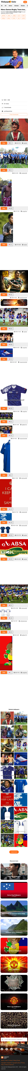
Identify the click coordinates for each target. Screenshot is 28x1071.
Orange (9, 1045)
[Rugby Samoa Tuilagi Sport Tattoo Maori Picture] (7, 786)
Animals (16, 5)
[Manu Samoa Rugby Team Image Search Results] (20, 718)
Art (5, 5)
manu (9, 15)
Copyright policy (16, 1062)
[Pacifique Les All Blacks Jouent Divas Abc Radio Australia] (7, 826)
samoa (3, 15)
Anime (10, 5)
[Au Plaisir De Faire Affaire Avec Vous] (7, 731)
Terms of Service (9, 1064)
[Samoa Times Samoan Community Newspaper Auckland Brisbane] (7, 758)
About (2, 1060)
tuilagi (3, 18)
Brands (23, 5)
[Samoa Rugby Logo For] (7, 772)
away (8, 18)
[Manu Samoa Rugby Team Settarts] (7, 840)
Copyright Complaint (6, 1062)
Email (18, 1060)
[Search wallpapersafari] (2, 1039)
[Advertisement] (14, 34)
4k (1, 5)
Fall (13, 1045)
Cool (18, 1043)
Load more (14, 852)
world (23, 18)
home (13, 18)
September (4, 1045)
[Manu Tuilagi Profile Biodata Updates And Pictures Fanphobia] (20, 731)
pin (19, 15)
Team (6, 1060)
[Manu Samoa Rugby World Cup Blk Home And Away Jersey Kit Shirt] (7, 813)
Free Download (14, 114)
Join (25, 2)
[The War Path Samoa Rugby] (20, 745)
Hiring (15, 1060)
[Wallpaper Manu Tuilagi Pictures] (7, 718)
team (23, 15)
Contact (11, 1060)
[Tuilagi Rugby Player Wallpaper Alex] (7, 745)
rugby (14, 15)
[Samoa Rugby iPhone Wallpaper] (20, 772)
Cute (21, 1043)
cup (19, 18)
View (3, 143)
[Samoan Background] (20, 799)
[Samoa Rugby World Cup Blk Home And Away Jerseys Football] (20, 758)
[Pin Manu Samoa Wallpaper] (20, 840)
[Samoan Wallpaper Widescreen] (7, 799)
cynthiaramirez (7, 111)
